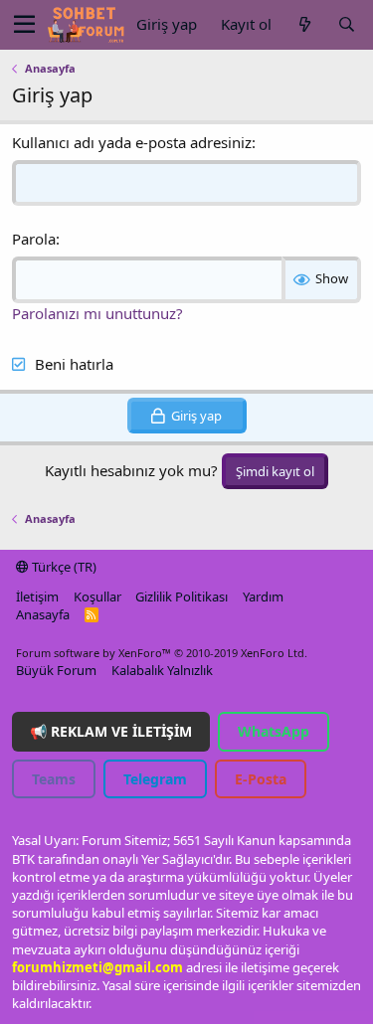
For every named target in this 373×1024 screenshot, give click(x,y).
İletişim (37, 596)
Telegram (155, 778)
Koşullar (97, 596)
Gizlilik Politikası (181, 596)
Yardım (263, 596)
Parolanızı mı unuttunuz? (97, 313)
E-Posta (260, 778)
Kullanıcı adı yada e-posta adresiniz (132, 142)
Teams (54, 778)
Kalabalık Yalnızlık (162, 670)
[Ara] (346, 24)
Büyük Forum (56, 670)
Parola (34, 239)
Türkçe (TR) (62, 567)
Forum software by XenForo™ (161, 652)
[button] (24, 25)
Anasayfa (43, 614)
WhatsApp (273, 731)
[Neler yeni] (304, 24)
